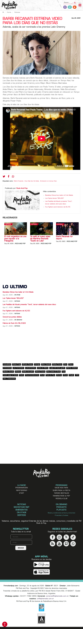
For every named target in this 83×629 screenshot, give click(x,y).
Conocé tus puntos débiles (12, 317)
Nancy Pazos (40, 371)
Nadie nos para (28, 371)
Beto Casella (46, 364)
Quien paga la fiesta (61, 490)
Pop (63, 371)
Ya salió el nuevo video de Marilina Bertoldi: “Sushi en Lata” (40, 239)
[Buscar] (75, 1)
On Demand (18, 320)
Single (71, 375)
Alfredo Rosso (27, 364)
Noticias (8, 224)
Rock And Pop (22, 188)
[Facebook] (8, 177)
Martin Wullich (72, 368)
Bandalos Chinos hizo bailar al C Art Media (59, 195)
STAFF (21, 493)
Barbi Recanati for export (64, 238)
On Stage (17, 295)
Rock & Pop (50, 375)
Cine (65, 364)
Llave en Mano (43, 368)
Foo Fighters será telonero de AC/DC (57, 207)
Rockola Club (61, 498)
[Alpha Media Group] (41, 619)
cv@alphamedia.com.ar (45, 599)
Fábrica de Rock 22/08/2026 (14, 323)
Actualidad (7, 364)
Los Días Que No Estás (32, 181)
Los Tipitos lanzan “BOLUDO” (54, 198)
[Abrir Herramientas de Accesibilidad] (4, 624)
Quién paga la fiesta (10, 375)
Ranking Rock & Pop (61, 496)
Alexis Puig (16, 364)
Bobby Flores (57, 364)
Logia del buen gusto (57, 368)
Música (18, 371)
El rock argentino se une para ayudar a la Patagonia (15, 239)
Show (65, 375)
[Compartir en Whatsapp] (13, 176)
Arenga (37, 364)
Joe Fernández (18, 368)
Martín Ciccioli (8, 371)
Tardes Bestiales (61, 493)
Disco (71, 364)
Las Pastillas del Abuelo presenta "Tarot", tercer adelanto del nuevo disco (29, 304)
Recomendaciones (32, 375)
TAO (77, 375)
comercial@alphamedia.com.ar (57, 596)
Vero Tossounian (9, 378)
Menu (80, 5)
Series (59, 375)
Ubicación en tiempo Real (49, 181)
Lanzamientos (31, 368)
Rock (42, 375)
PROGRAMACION (21, 488)
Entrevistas (7, 368)
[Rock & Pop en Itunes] (41, 572)
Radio (21, 375)
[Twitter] (4, 177)
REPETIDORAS (21, 490)
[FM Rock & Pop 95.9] (8, 5)
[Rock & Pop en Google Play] (41, 564)
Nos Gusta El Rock (53, 371)
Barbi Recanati (19, 181)
